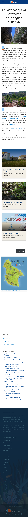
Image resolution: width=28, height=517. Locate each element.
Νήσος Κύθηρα (7, 456)
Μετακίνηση (7, 464)
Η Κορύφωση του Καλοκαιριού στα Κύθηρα (13, 170)
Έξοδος (5, 467)
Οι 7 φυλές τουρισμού (11, 357)
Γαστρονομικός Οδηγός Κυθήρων (13, 202)
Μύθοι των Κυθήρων (10, 382)
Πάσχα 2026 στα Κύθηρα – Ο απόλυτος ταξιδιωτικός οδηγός (13, 398)
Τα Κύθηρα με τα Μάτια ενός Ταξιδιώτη (12, 373)
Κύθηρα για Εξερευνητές (11, 384)
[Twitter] (9, 514)
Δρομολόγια (7, 459)
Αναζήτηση (21, 251)
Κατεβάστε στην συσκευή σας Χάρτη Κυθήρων (11, 290)
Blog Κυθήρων (7, 450)
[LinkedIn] (15, 514)
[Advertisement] (14, 311)
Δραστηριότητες (8, 472)
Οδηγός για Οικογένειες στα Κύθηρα (12, 394)
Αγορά (5, 470)
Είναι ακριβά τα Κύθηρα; (11, 366)
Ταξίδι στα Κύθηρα (8, 344)
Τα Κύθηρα (6, 341)
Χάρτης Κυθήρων (8, 448)
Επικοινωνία (7, 445)
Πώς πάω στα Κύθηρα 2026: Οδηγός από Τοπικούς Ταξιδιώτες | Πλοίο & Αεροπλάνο (14, 378)
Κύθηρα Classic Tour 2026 (11, 233)
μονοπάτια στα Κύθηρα (16, 128)
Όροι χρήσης (7, 440)
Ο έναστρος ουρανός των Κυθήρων (14, 370)
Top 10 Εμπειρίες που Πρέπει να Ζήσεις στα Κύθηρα (13, 390)
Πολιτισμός (6, 338)
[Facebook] (6, 514)
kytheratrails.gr (13, 124)
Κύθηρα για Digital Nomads (12, 364)
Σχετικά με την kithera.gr (15, 421)
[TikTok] (21, 514)
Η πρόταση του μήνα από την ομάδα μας (14, 386)
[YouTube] (18, 514)
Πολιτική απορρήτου (9, 442)
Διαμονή (6, 462)
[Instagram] (12, 514)
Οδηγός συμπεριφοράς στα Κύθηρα (14, 362)
